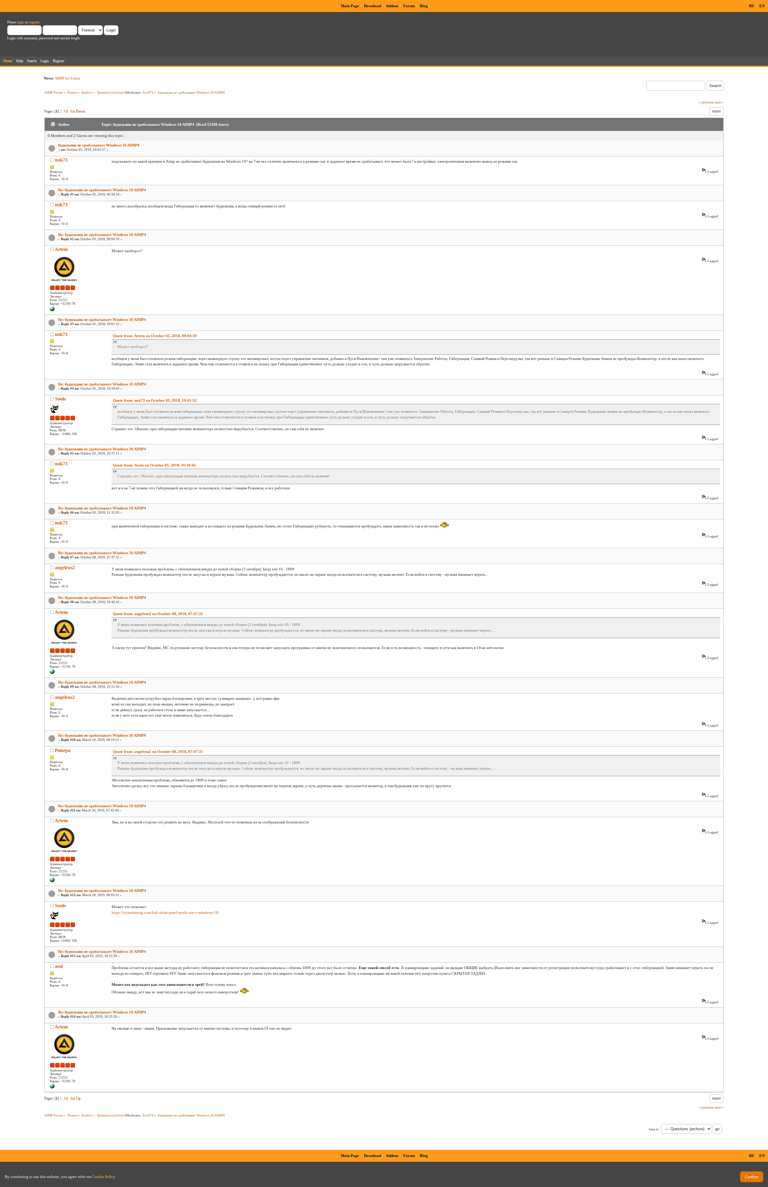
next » (719, 102)
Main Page (350, 6)
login (20, 22)
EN (762, 6)
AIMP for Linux (67, 78)
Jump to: (654, 1129)
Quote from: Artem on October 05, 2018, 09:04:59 (155, 336)
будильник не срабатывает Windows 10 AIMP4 (99, 145)
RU (751, 6)
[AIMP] (52, 310)
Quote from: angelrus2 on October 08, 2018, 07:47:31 (158, 614)
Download (372, 6)
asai (59, 966)
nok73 (61, 159)
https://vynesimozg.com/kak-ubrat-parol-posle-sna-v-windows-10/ (165, 912)
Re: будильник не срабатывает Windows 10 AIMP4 (102, 190)
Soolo (60, 398)
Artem (61, 249)
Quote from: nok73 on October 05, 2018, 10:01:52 (155, 400)
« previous (706, 102)
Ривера (62, 750)
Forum (409, 6)
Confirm (751, 1177)
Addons (392, 6)
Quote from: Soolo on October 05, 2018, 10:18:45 (154, 465)
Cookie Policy (104, 1176)
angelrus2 (65, 567)
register (34, 22)
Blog (424, 6)
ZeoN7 (147, 92)
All (65, 111)
